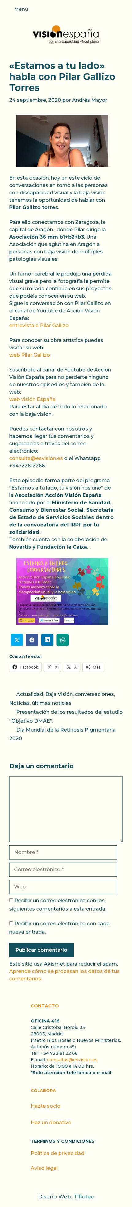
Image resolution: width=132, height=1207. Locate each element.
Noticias (19, 703)
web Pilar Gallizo (29, 355)
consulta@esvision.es (36, 458)
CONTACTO (45, 1006)
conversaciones (94, 694)
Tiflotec (84, 1196)
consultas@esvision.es (72, 1059)
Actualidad (29, 694)
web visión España (32, 399)
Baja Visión (59, 694)
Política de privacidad (57, 1153)
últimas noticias (52, 703)
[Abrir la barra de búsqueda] (124, 11)
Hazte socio (45, 1106)
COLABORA (43, 1090)
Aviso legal (44, 1168)
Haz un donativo (51, 1123)
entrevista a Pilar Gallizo (39, 325)
